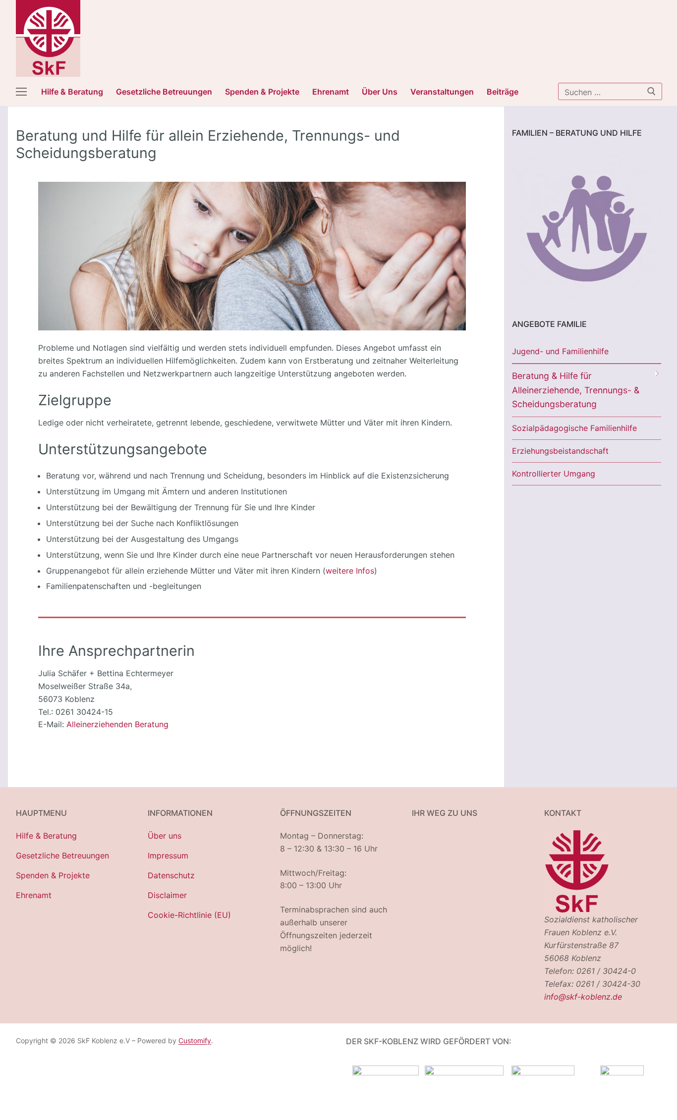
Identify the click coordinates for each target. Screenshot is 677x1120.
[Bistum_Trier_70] (622, 1072)
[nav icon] (21, 91)
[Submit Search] (651, 91)
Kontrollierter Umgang (553, 474)
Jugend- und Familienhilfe (560, 351)
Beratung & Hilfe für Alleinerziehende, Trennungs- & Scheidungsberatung (575, 390)
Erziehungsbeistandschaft (560, 451)
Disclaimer (167, 895)
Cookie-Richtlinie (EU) (189, 915)
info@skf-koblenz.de (583, 997)
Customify (194, 1040)
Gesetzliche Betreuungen (62, 855)
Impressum (168, 855)
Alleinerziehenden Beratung (117, 724)
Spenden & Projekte (53, 875)
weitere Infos (350, 571)
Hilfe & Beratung (46, 836)
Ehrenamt (34, 895)
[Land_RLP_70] (385, 1072)
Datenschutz (171, 875)
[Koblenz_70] (464, 1072)
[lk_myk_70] (542, 1072)
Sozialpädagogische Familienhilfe (574, 428)
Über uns (164, 836)
